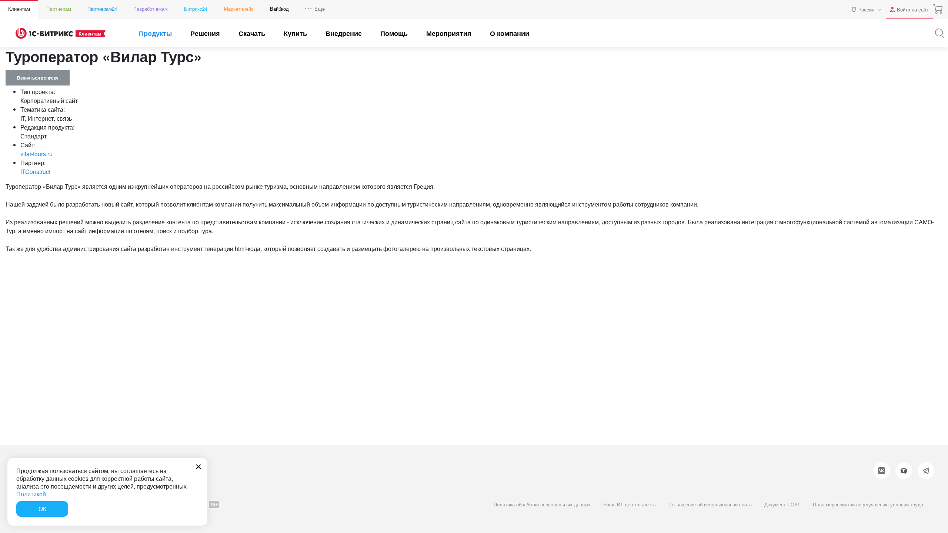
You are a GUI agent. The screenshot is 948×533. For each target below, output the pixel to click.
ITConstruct (35, 171)
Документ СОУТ (782, 504)
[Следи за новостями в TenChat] (903, 470)
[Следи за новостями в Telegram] (926, 470)
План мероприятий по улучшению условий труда (868, 504)
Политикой (31, 494)
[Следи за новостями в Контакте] (881, 470)
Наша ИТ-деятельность (629, 504)
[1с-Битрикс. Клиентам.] (44, 33)
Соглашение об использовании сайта (710, 504)
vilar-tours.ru (36, 154)
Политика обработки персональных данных (542, 504)
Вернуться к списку (37, 77)
